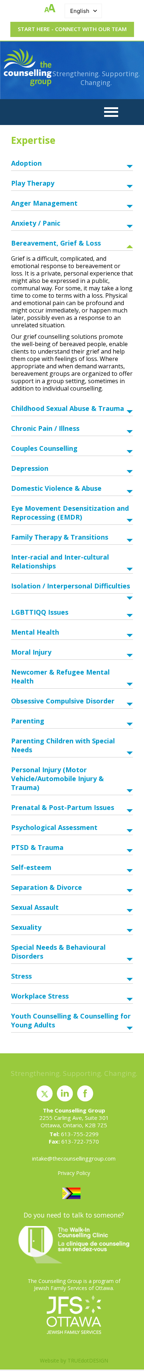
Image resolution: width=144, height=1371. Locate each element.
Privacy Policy (74, 1172)
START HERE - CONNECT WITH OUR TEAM (72, 29)
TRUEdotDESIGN (88, 1360)
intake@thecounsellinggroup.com (74, 1158)
